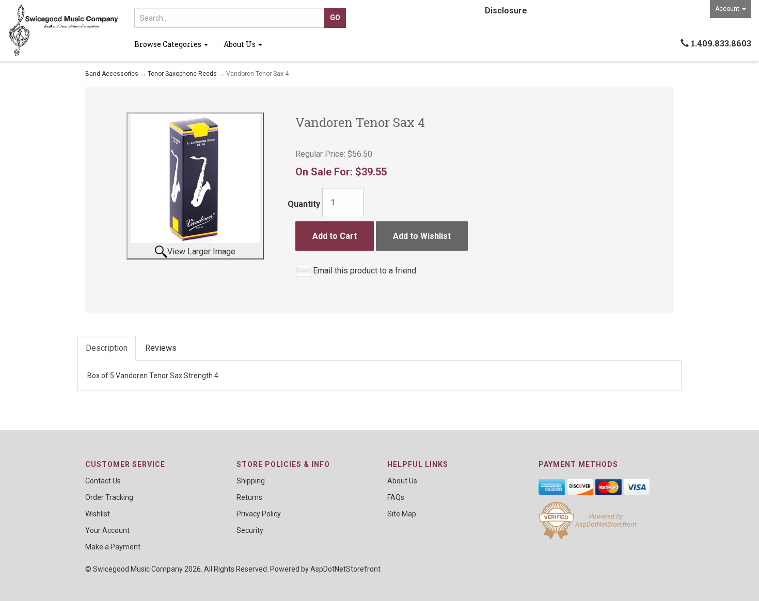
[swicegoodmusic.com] (63, 30)
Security (249, 530)
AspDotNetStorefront (345, 569)
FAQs (395, 497)
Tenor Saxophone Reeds (182, 73)
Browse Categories (168, 44)
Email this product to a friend (364, 270)
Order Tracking (109, 497)
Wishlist (97, 514)
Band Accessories (111, 73)
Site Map (401, 514)
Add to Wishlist (422, 236)
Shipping (250, 481)
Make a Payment (112, 547)
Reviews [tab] (161, 348)
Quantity (304, 204)
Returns (249, 497)
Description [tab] (107, 348)
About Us (240, 44)
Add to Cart (334, 236)
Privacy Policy (258, 514)
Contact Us (103, 481)
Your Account (107, 530)
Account (728, 8)
